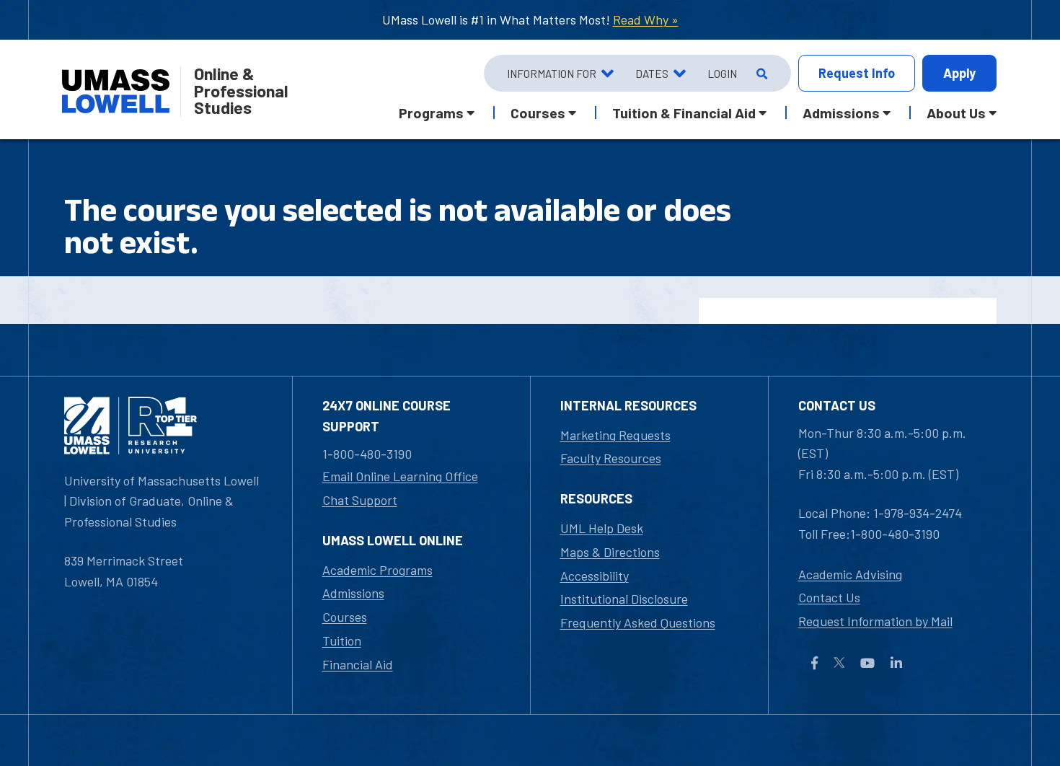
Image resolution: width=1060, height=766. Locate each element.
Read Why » (646, 19)
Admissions (353, 593)
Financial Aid (357, 664)
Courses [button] (538, 112)
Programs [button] (431, 112)
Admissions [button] (841, 112)
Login (722, 73)
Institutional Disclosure (624, 599)
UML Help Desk (601, 528)
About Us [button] (956, 112)
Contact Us (829, 597)
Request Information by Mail (875, 621)
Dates (651, 73)
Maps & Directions (610, 552)
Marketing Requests (615, 435)
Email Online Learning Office (400, 476)
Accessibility (594, 576)
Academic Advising (850, 574)
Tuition (341, 640)
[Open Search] (760, 74)
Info (856, 73)
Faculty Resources (610, 458)
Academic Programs (377, 570)
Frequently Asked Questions (637, 622)
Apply (959, 73)
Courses (344, 617)
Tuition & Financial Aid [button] (684, 112)
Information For (551, 73)
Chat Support (359, 500)
